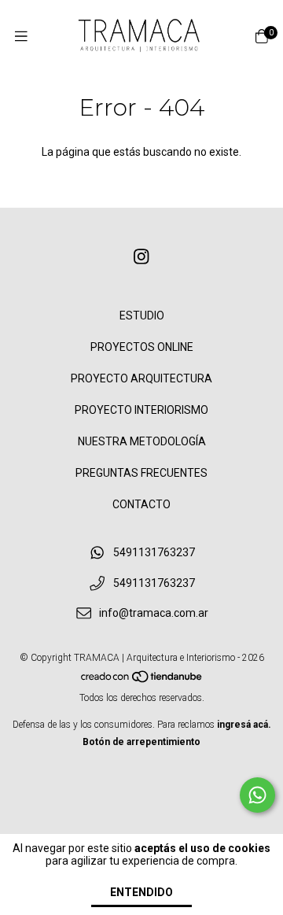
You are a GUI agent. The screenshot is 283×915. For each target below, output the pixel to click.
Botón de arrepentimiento (141, 741)
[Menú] (21, 37)
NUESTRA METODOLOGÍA (142, 441)
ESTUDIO (141, 315)
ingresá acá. (244, 724)
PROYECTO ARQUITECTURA (141, 378)
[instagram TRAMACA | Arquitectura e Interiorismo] (141, 257)
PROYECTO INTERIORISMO (141, 410)
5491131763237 (154, 552)
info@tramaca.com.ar (153, 613)
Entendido (141, 892)
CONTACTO (141, 504)
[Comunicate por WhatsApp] (257, 795)
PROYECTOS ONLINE (141, 347)
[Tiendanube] (142, 680)
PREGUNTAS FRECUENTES (141, 473)
